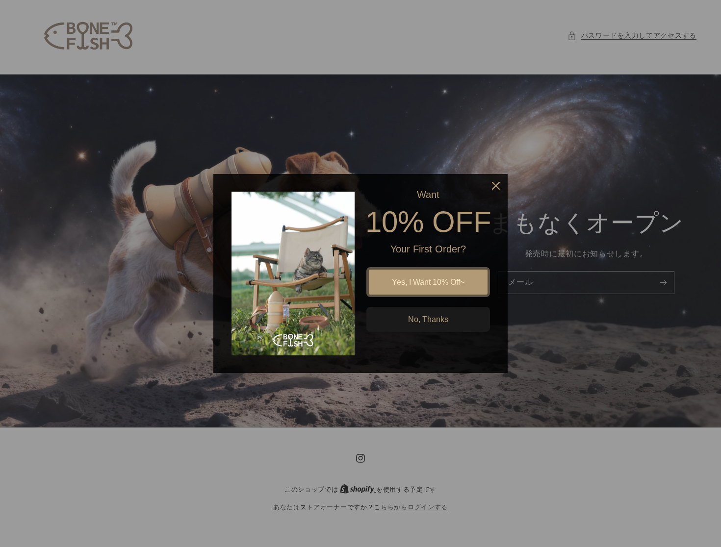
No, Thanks (428, 319)
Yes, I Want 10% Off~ (428, 282)
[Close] (496, 186)
